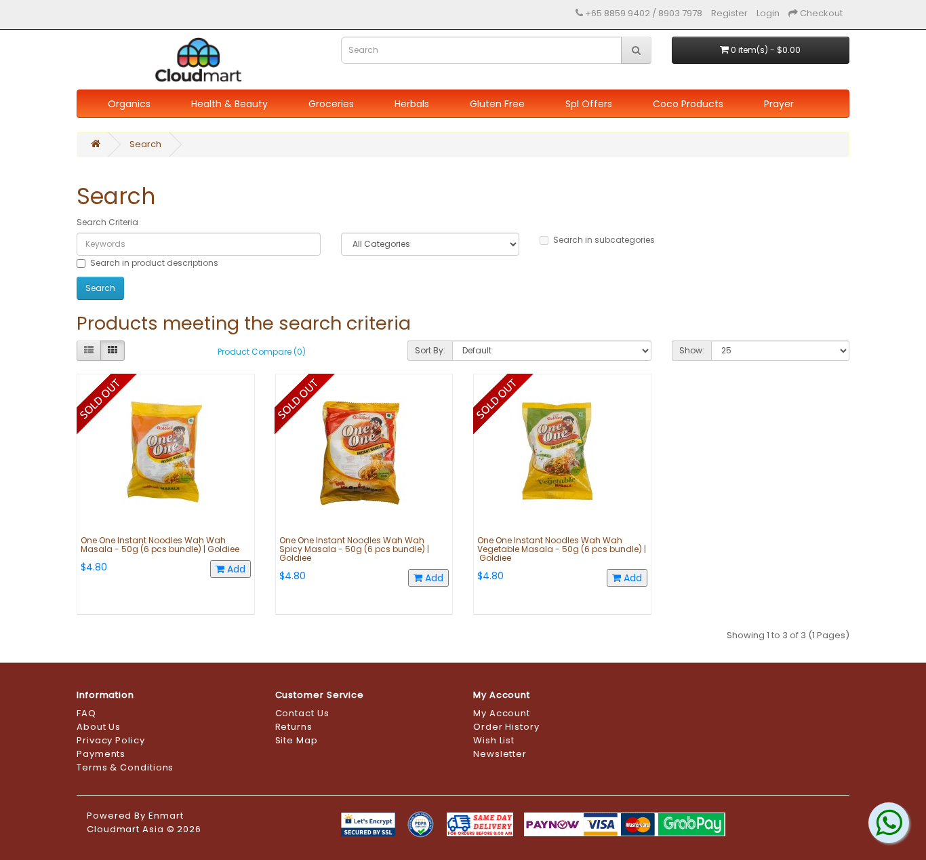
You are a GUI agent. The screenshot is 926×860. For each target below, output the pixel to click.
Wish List (494, 740)
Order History (506, 726)
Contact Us (302, 713)
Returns (294, 726)
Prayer (779, 104)
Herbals (412, 104)
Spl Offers (588, 104)
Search (145, 144)
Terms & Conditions (125, 767)
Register (729, 13)
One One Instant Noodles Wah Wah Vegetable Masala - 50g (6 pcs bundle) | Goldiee (561, 549)
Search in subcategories (604, 240)
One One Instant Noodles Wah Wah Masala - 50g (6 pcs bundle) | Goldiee (160, 544)
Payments (101, 753)
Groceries (331, 104)
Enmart (165, 815)
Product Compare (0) (262, 351)
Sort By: (430, 350)
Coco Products (688, 104)
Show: (691, 350)
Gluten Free (497, 104)
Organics (129, 104)
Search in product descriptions (154, 263)
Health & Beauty (229, 104)
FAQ (86, 713)
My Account (501, 713)
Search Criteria (107, 222)
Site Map (296, 740)
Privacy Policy (111, 740)
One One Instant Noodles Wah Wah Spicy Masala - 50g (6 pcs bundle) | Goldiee (354, 549)
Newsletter (500, 753)
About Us (99, 726)
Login (768, 13)
